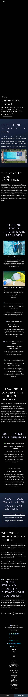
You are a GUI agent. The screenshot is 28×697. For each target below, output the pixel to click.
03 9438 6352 (14, 630)
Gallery (14, 655)
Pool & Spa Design (14, 664)
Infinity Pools (14, 675)
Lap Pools (14, 676)
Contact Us (21, 695)
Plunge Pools (14, 679)
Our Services (14, 662)
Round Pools (14, 681)
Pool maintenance (5, 184)
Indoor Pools (14, 677)
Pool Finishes (14, 686)
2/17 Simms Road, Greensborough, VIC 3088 (14, 627)
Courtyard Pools (14, 680)
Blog (14, 656)
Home (14, 651)
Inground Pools (14, 683)
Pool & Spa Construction (14, 665)
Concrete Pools (14, 672)
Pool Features (14, 685)
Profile (14, 652)
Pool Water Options (14, 688)
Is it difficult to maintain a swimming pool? (13, 517)
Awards (14, 654)
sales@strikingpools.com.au (14, 629)
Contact (14, 657)
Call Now (7, 695)
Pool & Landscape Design (14, 666)
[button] (12, 25)
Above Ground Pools (14, 684)
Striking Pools (16, 193)
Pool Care (14, 668)
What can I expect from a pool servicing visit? (14, 514)
